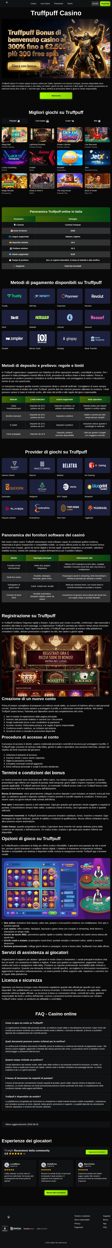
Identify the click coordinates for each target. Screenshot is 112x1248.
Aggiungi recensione (97, 1152)
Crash (68, 121)
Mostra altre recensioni (56, 1192)
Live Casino (40, 121)
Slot (95, 121)
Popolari (13, 121)
